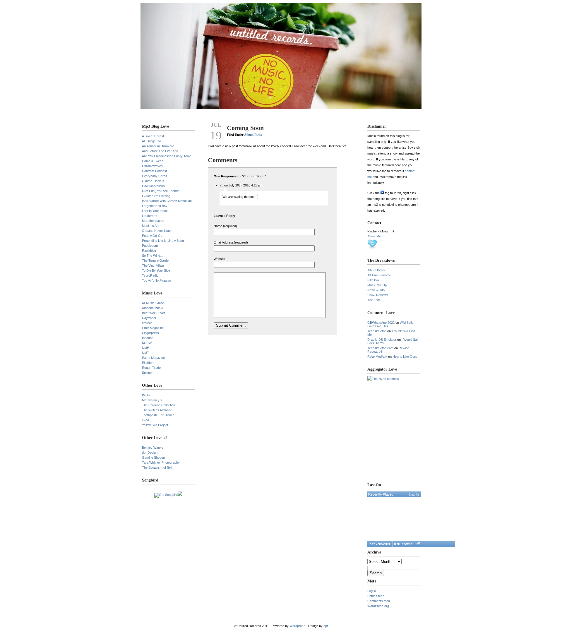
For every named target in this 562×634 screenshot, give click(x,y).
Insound (147, 338)
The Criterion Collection (158, 405)
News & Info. (376, 290)
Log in (371, 591)
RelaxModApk (377, 356)
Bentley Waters (153, 447)
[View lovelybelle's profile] (403, 544)
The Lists (374, 300)
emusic (147, 323)
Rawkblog (149, 250)
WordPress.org (378, 606)
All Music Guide (153, 303)
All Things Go (151, 141)
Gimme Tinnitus (153, 181)
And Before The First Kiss (160, 151)
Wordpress (297, 626)
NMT (145, 352)
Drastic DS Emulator (381, 339)
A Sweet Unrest (153, 136)
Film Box (373, 280)
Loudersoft (149, 215)
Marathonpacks (153, 220)
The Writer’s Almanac (157, 410)
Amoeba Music (152, 308)
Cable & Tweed (152, 161)
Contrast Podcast (154, 171)
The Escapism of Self (157, 467)
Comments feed (378, 601)
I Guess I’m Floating (156, 196)
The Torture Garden (156, 260)
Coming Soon (245, 127)
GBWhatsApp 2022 (381, 322)
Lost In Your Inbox (155, 211)
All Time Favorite (379, 275)
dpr (325, 626)
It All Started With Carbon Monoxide (167, 201)
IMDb (146, 395)
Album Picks (253, 134)
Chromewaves (152, 166)
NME (145, 347)
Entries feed (375, 596)
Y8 (221, 185)
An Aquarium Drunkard (158, 146)
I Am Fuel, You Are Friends (160, 191)
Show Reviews (377, 295)
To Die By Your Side (156, 270)
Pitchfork (148, 362)
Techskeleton (376, 331)
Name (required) (225, 226)
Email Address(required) (231, 242)
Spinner (147, 372)
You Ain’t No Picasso (156, 280)
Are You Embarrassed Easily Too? (166, 156)
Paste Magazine (153, 357)
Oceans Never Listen (157, 230)
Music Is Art (150, 225)
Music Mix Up (377, 285)
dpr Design (149, 452)
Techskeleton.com (380, 348)
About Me (374, 236)
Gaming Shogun (153, 457)
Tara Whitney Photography (161, 462)
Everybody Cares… (156, 176)
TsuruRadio (150, 275)
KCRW (147, 343)
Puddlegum (150, 245)
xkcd (145, 420)
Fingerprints (150, 333)
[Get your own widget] (379, 544)
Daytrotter (149, 318)
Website (219, 259)
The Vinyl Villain (153, 265)
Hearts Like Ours (405, 356)
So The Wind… (152, 255)
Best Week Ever (153, 313)
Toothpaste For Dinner (158, 415)
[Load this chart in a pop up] (417, 544)
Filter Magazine (153, 328)
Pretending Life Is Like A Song (163, 240)
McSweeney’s (152, 400)
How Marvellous (153, 186)
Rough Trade (151, 367)
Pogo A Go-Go (152, 235)
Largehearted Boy (154, 206)
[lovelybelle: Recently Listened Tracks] (394, 494)
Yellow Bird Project (155, 425)
